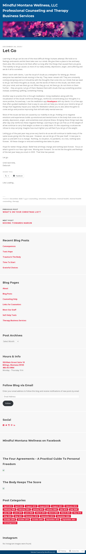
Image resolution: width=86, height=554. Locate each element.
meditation (51, 199)
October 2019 (23, 519)
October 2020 (37, 519)
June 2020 (29, 513)
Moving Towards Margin (17, 221)
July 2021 (7, 513)
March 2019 (40, 513)
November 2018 (32, 516)
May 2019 (77, 513)
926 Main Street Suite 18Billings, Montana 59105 (14, 363)
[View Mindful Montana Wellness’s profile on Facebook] (3, 425)
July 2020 (73, 509)
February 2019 (71, 506)
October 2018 (9, 519)
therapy (15, 201)
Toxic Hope (8, 251)
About (5, 288)
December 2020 (16, 199)
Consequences (9, 246)
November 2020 (63, 516)
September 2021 (68, 519)
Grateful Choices (10, 267)
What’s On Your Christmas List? (22, 210)
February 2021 (24, 509)
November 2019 (47, 516)
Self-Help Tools (9, 315)
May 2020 (7, 516)
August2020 (44, 506)
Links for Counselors (12, 304)
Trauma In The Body (12, 257)
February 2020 (9, 509)
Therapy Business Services (14, 320)
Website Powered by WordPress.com (43, 552)
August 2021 (57, 506)
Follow (8, 403)
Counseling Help (10, 299)
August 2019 (31, 506)
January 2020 (51, 509)
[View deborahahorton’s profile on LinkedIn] (14, 425)
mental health (63, 199)
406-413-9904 (8, 367)
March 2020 (53, 513)
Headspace (52, 101)
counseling (33, 199)
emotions (42, 199)
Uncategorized (10, 523)
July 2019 (63, 509)
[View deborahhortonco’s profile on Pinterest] (12, 425)
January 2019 (38, 509)
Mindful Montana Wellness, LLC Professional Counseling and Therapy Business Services (35, 10)
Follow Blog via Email (18, 385)
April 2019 (8, 506)
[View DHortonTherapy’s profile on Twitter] (6, 425)
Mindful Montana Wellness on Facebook (32, 440)
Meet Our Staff (9, 310)
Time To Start (9, 262)
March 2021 (65, 513)
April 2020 (19, 506)
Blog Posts (7, 294)
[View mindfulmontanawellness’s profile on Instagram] (9, 425)
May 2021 (18, 516)
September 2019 (52, 519)
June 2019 (18, 513)
